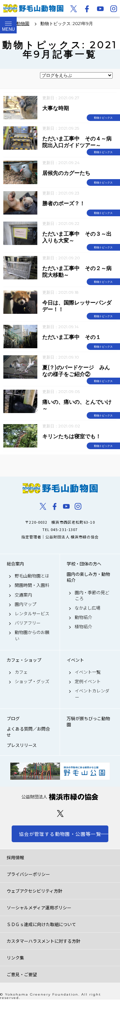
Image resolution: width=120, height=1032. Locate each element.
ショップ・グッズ (32, 681)
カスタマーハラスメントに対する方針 (43, 941)
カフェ (21, 672)
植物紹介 (83, 627)
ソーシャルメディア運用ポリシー (39, 907)
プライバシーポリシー (28, 874)
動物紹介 (83, 617)
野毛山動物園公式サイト (33, 8)
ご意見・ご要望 (22, 974)
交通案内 (23, 595)
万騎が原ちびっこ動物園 (88, 722)
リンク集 (15, 957)
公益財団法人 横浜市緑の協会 (60, 796)
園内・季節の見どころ (92, 596)
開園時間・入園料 (32, 585)
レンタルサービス (32, 614)
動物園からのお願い (32, 635)
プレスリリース (22, 745)
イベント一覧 (88, 672)
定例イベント (88, 681)
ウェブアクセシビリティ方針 (34, 891)
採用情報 (15, 857)
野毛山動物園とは (32, 576)
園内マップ (25, 604)
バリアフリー (28, 623)
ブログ (13, 719)
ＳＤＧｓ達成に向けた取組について (41, 924)
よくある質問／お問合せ (28, 732)
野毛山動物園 (60, 488)
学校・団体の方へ (84, 564)
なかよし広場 (87, 608)
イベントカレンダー (92, 694)
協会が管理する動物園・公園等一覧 (60, 833)
